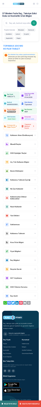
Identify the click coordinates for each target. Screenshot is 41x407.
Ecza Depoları (7, 356)
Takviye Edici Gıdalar (9, 347)
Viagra (18, 38)
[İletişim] (37, 3)
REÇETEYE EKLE (10, 404)
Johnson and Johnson (32, 119)
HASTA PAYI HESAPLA (31, 404)
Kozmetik (6, 350)
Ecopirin (26, 34)
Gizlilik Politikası (27, 350)
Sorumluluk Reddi (27, 353)
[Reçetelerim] (34, 3)
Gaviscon (31, 30)
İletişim (24, 347)
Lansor (18, 34)
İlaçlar (5, 343)
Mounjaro (21, 30)
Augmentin (9, 38)
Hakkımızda (25, 343)
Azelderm (9, 34)
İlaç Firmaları (7, 353)
